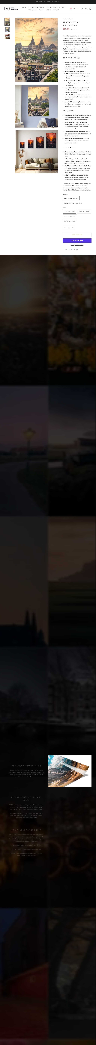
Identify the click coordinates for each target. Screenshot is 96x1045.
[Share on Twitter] (71, 250)
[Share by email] (77, 250)
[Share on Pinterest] (74, 250)
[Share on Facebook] (69, 250)
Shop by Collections (36, 7)
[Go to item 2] (7, 29)
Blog (64, 7)
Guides (41, 10)
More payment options (77, 245)
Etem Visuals (68, 19)
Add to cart (77, 235)
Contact (56, 10)
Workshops (32, 10)
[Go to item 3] (7, 36)
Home (24, 7)
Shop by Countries (53, 7)
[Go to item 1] (7, 22)
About (48, 10)
